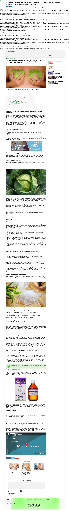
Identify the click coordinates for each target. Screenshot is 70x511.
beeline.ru (1, 9)
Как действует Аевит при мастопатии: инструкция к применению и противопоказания (39, 473)
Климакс (30, 51)
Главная (7, 58)
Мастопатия (15, 58)
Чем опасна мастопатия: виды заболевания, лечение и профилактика (26, 473)
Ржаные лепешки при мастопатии (14, 103)
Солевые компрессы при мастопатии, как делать (16, 104)
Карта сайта (9, 500)
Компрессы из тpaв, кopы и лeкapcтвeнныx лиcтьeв (17, 102)
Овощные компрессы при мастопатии (15, 101)
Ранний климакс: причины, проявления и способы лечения (58, 62)
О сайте (8, 499)
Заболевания (35, 51)
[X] (9, 6)
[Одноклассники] (8, 6)
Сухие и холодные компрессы (12, 105)
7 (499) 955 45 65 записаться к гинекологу (50, 53)
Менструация (19, 51)
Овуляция (25, 51)
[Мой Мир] (11, 6)
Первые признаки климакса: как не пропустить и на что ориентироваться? (58, 82)
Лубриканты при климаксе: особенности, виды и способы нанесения (58, 77)
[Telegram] (12, 6)
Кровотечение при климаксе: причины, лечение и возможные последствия (57, 72)
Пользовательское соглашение (11, 503)
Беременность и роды (42, 52)
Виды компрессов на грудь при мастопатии (14, 100)
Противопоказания (10, 108)
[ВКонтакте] (7, 6)
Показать (23, 97)
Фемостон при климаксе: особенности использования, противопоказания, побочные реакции (58, 67)
